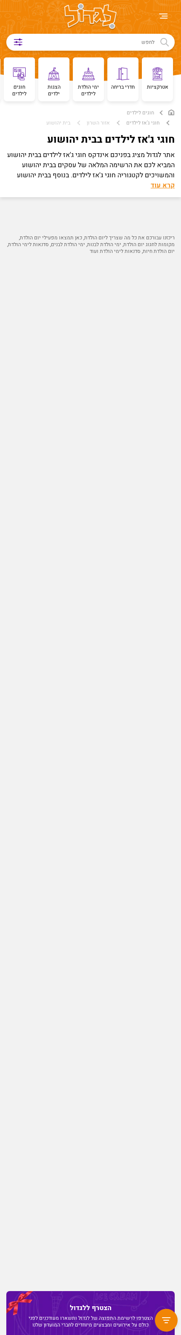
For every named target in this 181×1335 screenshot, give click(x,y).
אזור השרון (98, 122)
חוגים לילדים (140, 112)
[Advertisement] (88, 653)
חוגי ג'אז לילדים (143, 122)
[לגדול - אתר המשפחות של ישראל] (90, 16)
